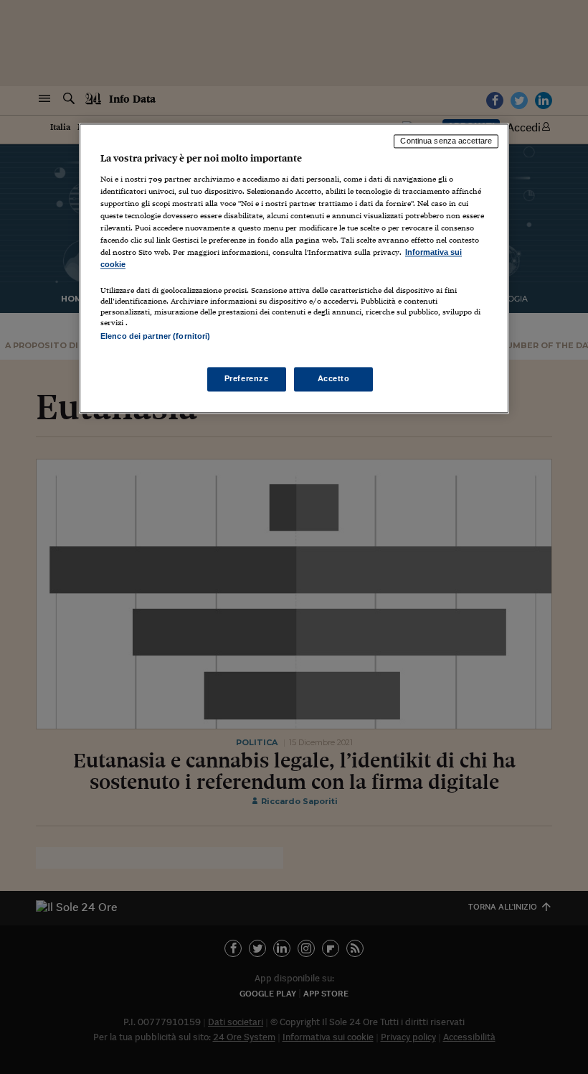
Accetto (334, 378)
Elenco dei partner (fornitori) (155, 336)
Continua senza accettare (446, 141)
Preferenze (246, 378)
